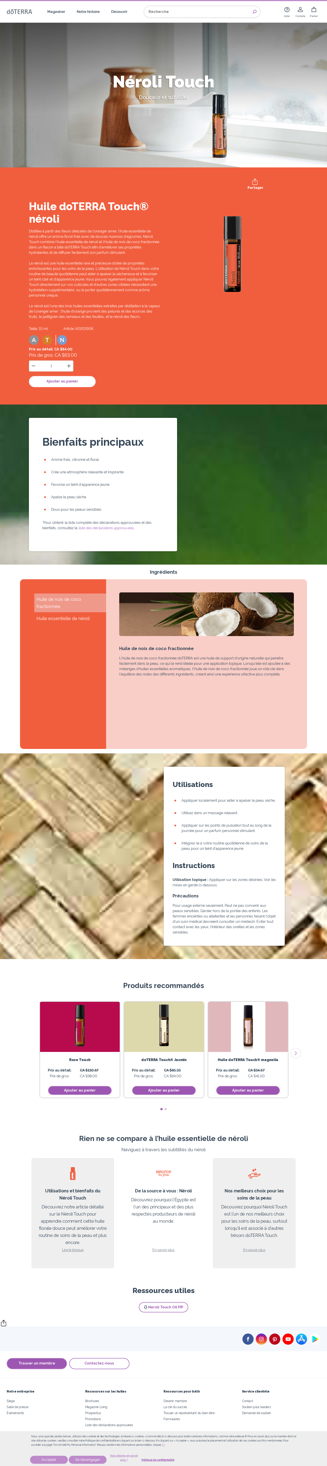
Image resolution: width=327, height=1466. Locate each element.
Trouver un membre (36, 1363)
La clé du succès (175, 1407)
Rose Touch (80, 1060)
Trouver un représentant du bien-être (189, 1413)
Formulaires (172, 1419)
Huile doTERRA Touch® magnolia (248, 1060)
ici (163, 1444)
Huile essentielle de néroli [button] (63, 618)
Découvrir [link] (119, 12)
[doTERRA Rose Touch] (80, 1027)
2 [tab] (165, 1109)
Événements (15, 1413)
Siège (10, 1401)
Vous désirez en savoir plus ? (124, 1458)
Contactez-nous (99, 1363)
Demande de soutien (256, 1413)
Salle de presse (17, 1407)
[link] (287, 11)
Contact (247, 1401)
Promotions (93, 1419)
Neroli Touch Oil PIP (165, 1307)
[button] (34, 340)
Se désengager (87, 1460)
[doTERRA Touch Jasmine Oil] (164, 1027)
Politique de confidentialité (157, 1460)
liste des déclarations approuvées (106, 528)
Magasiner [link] (56, 12)
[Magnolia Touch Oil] (248, 1027)
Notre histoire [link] (88, 12)
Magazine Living (96, 1407)
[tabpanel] (80, 1050)
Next (295, 1053)
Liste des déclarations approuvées (109, 1425)
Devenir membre (175, 1401)
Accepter (49, 1460)
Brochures (92, 1401)
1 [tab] (161, 1109)
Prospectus (93, 1413)
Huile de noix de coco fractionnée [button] (58, 603)
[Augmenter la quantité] (69, 366)
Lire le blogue (73, 1250)
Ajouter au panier (62, 381)
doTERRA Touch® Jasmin (164, 1060)
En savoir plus (163, 1250)
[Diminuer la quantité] (33, 366)
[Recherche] (254, 11)
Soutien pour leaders (256, 1407)
